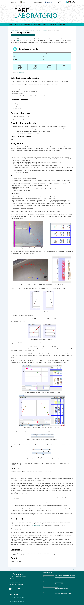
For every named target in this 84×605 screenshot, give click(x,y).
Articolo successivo (70, 569)
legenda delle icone (20, 72)
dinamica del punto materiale (18, 35)
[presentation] (42, 318)
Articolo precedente (13, 569)
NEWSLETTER (61, 24)
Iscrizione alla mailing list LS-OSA (16, 584)
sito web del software (35, 525)
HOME (10, 24)
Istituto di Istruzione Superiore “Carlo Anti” (63, 593)
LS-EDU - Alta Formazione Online (17, 597)
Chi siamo (11, 581)
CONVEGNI (45, 24)
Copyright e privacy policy (14, 582)
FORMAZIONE (37, 24)
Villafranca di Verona (59, 595)
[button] (9, 13)
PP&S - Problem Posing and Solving (17, 601)
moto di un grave (31, 35)
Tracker (17, 40)
